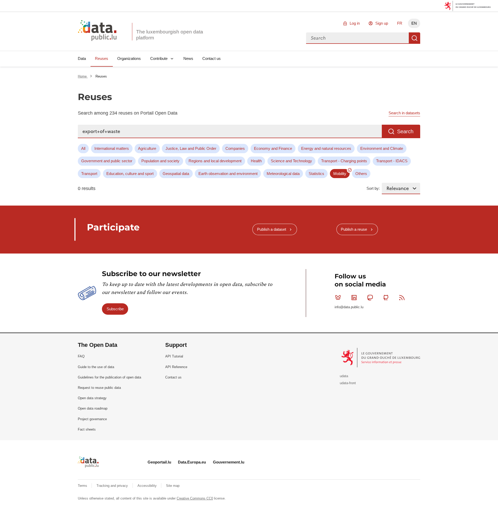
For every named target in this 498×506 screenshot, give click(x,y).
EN (414, 23)
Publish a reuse (354, 229)
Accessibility (147, 486)
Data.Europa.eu (192, 462)
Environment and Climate (381, 148)
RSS (402, 297)
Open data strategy (92, 398)
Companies (235, 148)
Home (83, 76)
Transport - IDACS (391, 161)
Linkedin (354, 297)
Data (82, 58)
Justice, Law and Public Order (190, 148)
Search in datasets (404, 113)
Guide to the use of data (96, 367)
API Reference (176, 367)
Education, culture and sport (130, 173)
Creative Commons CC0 (195, 498)
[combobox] (357, 38)
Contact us (211, 58)
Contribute (159, 58)
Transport (89, 173)
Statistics (316, 173)
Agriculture (147, 148)
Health (256, 161)
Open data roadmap (92, 408)
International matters (111, 148)
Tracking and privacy (112, 486)
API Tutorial (174, 356)
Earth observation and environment (228, 173)
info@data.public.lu (349, 307)
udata (344, 376)
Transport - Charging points (344, 161)
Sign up (381, 23)
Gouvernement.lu (228, 462)
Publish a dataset (271, 229)
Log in (355, 23)
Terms (83, 486)
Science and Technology (291, 161)
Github (386, 297)
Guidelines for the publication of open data (109, 377)
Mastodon (370, 297)
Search (414, 38)
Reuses (101, 58)
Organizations (129, 58)
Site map (172, 486)
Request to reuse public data (99, 388)
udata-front (348, 383)
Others (361, 173)
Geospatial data (176, 173)
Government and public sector (106, 161)
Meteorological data (283, 173)
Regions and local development (215, 161)
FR (399, 23)
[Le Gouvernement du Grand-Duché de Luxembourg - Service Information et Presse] (381, 357)
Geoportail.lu (159, 462)
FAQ (81, 356)
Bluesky (338, 297)
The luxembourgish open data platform (169, 34)
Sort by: (373, 188)
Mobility (339, 173)
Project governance (92, 419)
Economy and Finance (273, 148)
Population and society (160, 161)
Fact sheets (87, 429)
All (83, 148)
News (188, 58)
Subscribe (115, 309)
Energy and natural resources (326, 148)
